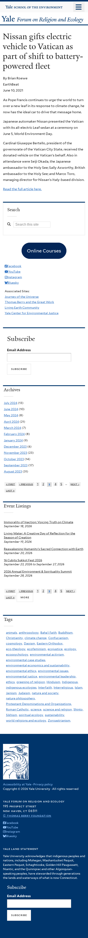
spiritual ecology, (31, 715)
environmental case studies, (26, 660)
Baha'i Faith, (48, 632)
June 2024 (11, 409)
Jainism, (11, 693)
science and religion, (57, 709)
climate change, (36, 638)
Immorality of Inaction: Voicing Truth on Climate (38, 522)
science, (36, 709)
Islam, (79, 687)
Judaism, (24, 693)
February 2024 (14, 434)
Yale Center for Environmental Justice (32, 313)
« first (10, 484)
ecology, (70, 649)
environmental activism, (47, 654)
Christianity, (14, 638)
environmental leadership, (57, 676)
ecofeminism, (37, 649)
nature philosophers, (20, 698)
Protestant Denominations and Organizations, (39, 704)
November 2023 (15, 452)
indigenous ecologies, (21, 687)
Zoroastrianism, (59, 720)
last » (10, 490)
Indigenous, (70, 682)
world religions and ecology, (26, 720)
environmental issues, (53, 671)
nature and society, (45, 693)
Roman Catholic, (17, 709)
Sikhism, (12, 715)
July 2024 (10, 403)
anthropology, (29, 632)
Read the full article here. (22, 189)
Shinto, (78, 709)
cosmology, (14, 643)
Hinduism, (54, 682)
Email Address (19, 350)
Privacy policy (43, 784)
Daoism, (30, 643)
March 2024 (12, 428)
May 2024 (11, 415)
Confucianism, (58, 638)
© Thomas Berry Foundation (27, 815)
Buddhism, (65, 632)
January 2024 (13, 440)
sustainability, (55, 715)
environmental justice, (22, 676)
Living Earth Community (22, 307)
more (25, 597)
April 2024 (11, 421)
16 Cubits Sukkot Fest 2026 (23, 560)
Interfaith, (45, 687)
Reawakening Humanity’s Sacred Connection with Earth (43, 549)
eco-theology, (16, 649)
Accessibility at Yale (17, 784)
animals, (12, 632)
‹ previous (26, 484)
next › (74, 484)
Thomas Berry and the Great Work (29, 302)
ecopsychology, (17, 654)
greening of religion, (30, 682)
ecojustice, (55, 649)
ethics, (10, 682)
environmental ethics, (21, 671)
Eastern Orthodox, (50, 643)
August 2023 (13, 471)
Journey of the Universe (22, 296)
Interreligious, (64, 687)
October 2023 (14, 459)
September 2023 (16, 465)
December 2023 (15, 446)
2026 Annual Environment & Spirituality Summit (38, 571)
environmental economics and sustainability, (38, 665)
